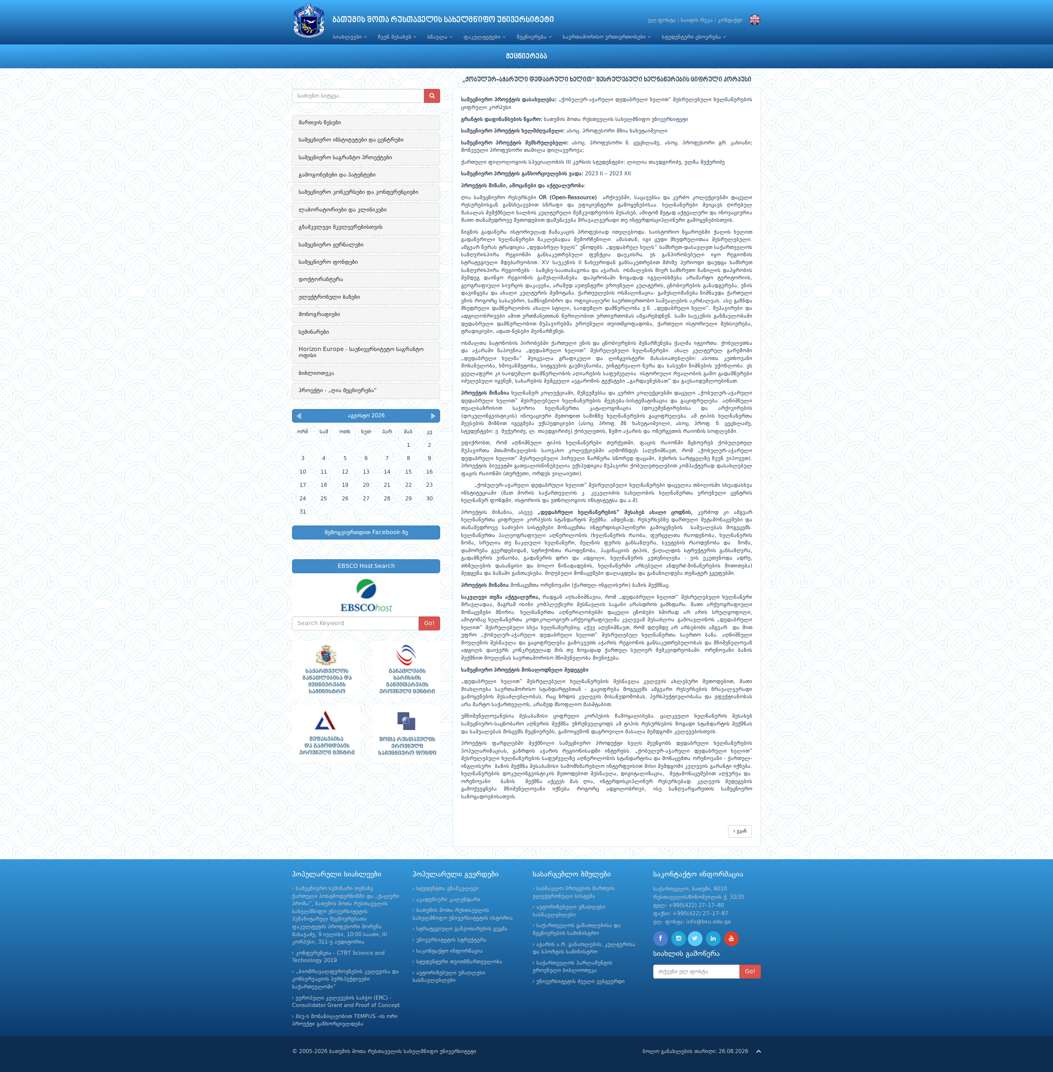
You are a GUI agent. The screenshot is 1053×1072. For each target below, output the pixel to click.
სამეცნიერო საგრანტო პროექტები (345, 157)
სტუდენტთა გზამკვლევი (447, 888)
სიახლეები (348, 37)
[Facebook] (660, 938)
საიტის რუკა (697, 20)
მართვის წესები (320, 123)
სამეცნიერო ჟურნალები (331, 245)
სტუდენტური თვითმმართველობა (459, 962)
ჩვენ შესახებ (395, 37)
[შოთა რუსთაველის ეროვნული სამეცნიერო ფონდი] (406, 733)
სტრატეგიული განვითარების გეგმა (462, 929)
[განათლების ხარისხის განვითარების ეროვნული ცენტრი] (406, 669)
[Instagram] (678, 938)
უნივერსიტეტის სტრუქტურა (451, 940)
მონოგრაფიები (319, 314)
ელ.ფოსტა (662, 20)
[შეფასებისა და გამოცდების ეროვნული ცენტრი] (326, 733)
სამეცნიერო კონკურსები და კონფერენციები (358, 192)
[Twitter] (695, 938)
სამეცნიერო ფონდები (328, 262)
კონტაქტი (730, 20)
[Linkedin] (713, 938)
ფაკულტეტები (483, 37)
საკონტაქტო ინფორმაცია (449, 951)
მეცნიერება (532, 37)
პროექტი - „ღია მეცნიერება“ (338, 390)
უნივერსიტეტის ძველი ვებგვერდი (580, 981)
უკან (741, 831)
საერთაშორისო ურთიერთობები (605, 37)
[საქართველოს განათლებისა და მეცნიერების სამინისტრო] (326, 669)
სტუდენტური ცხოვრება (692, 37)
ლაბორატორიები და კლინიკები (343, 210)
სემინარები (314, 332)
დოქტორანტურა (321, 279)
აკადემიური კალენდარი (448, 899)
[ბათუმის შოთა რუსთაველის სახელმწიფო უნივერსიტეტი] (309, 22)
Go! (429, 623)
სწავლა (438, 37)
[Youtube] (731, 938)
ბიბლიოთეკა (316, 373)
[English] (753, 20)
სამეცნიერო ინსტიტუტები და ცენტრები (351, 140)
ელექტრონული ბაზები (329, 297)
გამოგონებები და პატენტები (337, 175)
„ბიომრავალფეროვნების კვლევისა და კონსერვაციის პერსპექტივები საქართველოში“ (345, 979)
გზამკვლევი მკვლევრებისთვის (341, 227)
